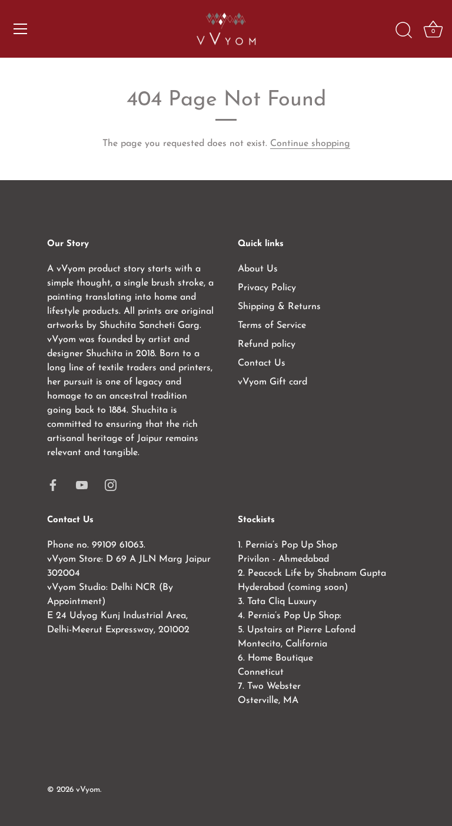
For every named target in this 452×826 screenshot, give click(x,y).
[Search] (404, 31)
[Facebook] (53, 484)
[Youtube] (82, 484)
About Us (258, 269)
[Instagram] (111, 484)
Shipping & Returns (279, 306)
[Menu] (21, 29)
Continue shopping (310, 143)
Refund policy (266, 344)
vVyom (88, 790)
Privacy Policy (267, 288)
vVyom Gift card (272, 382)
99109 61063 (118, 545)
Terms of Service (272, 325)
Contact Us (261, 363)
